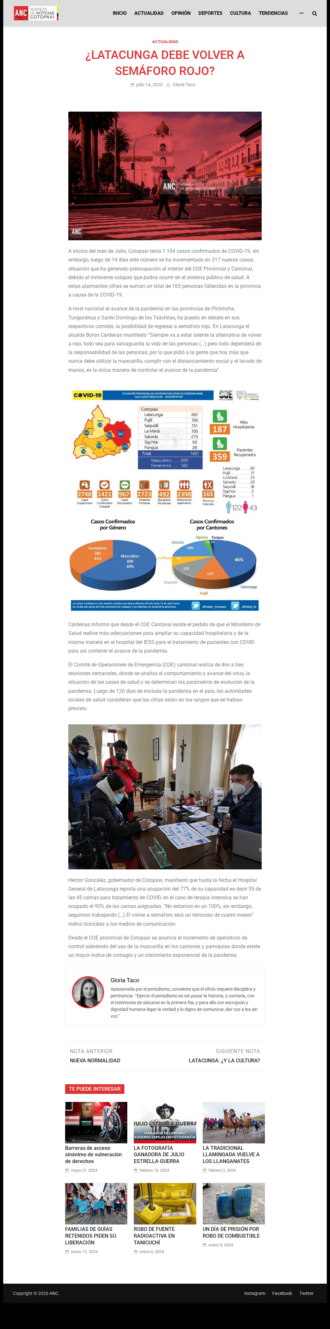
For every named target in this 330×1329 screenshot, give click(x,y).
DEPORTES (210, 13)
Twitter (306, 1293)
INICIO (120, 13)
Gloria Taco (184, 84)
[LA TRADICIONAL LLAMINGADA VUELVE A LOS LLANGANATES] (234, 1122)
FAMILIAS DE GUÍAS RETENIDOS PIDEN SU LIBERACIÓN (90, 1236)
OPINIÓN (181, 13)
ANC (53, 1293)
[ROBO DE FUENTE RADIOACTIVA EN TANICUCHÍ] (165, 1203)
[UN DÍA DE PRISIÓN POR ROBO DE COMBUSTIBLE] (234, 1203)
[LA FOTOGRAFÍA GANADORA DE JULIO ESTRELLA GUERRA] (165, 1122)
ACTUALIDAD (149, 13)
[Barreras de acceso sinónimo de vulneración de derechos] (96, 1122)
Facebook (282, 1293)
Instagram (254, 1293)
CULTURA (240, 13)
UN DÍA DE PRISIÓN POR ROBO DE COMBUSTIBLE (231, 1232)
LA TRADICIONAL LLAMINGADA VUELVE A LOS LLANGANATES (231, 1155)
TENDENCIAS (273, 13)
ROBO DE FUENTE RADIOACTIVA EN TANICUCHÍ (154, 1236)
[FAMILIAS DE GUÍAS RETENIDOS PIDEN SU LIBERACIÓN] (96, 1203)
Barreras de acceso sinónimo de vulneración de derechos (93, 1155)
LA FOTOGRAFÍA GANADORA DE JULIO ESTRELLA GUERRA (159, 1155)
